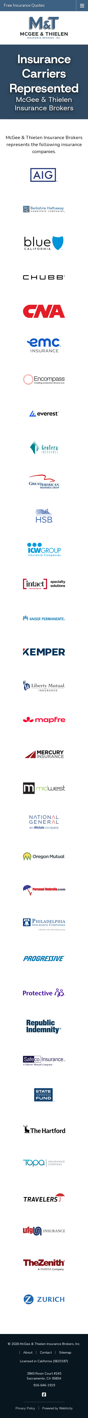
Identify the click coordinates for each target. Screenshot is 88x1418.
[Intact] (44, 584)
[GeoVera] (44, 447)
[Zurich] (44, 1299)
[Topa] (44, 1163)
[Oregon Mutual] (44, 856)
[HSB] (44, 515)
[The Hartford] (44, 1129)
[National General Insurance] (44, 822)
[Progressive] (44, 958)
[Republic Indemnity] (44, 1026)
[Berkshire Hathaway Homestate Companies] (44, 209)
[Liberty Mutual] (44, 686)
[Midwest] (44, 788)
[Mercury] (44, 754)
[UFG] (44, 1231)
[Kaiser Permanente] (44, 618)
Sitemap (65, 1352)
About (27, 1352)
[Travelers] (44, 1197)
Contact (46, 1352)
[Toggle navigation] (82, 5)
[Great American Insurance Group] (44, 481)
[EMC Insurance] (44, 345)
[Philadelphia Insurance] (44, 924)
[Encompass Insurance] (44, 379)
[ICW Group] (44, 550)
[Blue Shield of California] (44, 243)
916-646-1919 (44, 1385)
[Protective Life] (44, 992)
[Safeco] (44, 1061)
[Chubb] (44, 277)
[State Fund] (44, 1095)
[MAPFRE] (44, 720)
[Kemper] (44, 652)
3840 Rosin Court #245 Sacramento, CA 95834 (44, 1376)
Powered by (57, 1408)
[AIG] (44, 175)
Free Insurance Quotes (24, 5)
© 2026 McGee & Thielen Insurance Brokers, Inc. (44, 1344)
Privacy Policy (25, 1408)
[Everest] (44, 413)
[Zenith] (44, 1265)
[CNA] (44, 311)
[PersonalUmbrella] (44, 890)
